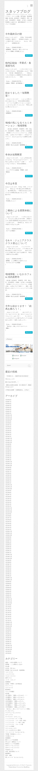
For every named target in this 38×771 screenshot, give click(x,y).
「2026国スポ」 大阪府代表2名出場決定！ (17, 376)
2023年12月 (8, 461)
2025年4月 (8, 431)
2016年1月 (8, 643)
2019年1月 (8, 576)
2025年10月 (8, 419)
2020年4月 (8, 547)
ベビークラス (9, 672)
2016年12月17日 (16, 294)
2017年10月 (8, 603)
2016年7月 (8, 632)
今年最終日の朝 (13, 34)
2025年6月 (8, 427)
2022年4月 (8, 500)
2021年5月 (8, 521)
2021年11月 (8, 510)
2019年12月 (8, 554)
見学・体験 (8, 755)
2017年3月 (8, 616)
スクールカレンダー (11, 728)
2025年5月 (8, 429)
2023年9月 (8, 467)
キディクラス (9, 715)
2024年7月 (8, 448)
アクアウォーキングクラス (13, 713)
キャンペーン (9, 686)
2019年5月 (8, 568)
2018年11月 (8, 580)
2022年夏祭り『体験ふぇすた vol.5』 (15, 703)
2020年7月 (8, 541)
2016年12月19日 (16, 259)
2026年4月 (8, 407)
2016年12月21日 (16, 199)
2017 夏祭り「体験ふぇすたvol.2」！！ (16, 695)
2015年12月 (8, 645)
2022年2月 (8, 504)
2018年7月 (8, 585)
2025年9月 (8, 421)
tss (9, 47)
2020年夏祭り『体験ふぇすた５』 (15, 701)
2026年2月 (8, 411)
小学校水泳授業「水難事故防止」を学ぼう (17, 390)
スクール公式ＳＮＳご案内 (13, 730)
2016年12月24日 (16, 143)
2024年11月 (8, 440)
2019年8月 (8, 562)
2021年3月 (8, 525)
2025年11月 (8, 417)
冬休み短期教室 (13, 154)
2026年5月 (8, 405)
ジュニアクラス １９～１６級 (13, 718)
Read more (29, 55)
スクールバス (9, 687)
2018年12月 (8, 578)
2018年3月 (8, 593)
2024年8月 (8, 446)
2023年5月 (8, 475)
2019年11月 (8, 556)
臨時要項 (7, 753)
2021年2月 (8, 527)
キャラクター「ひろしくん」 (13, 716)
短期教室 (8, 49)
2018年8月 (8, 583)
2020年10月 (8, 535)
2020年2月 (8, 551)
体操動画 (7, 738)
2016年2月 (8, 641)
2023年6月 (8, 473)
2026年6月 (8, 403)
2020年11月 (8, 533)
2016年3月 (8, 640)
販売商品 (7, 689)
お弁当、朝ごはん (10, 668)
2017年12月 (8, 599)
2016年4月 (8, 638)
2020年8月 (8, 539)
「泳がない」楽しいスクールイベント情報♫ (17, 709)
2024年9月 (8, 444)
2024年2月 (8, 458)
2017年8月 (8, 607)
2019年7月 (8, 564)
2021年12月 (8, 508)
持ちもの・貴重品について (13, 742)
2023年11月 (8, 463)
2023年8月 (8, 469)
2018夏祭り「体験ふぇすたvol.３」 (15, 697)
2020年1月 (8, 552)
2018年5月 (8, 589)
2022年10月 (8, 489)
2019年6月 (8, 566)
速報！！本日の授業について (13, 662)
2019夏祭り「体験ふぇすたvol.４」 (15, 699)
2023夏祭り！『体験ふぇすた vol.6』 (15, 705)
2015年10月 (8, 649)
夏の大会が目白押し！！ (12, 382)
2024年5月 (8, 452)
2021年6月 (8, 520)
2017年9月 (8, 605)
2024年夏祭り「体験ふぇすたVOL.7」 (15, 707)
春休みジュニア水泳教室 (12, 744)
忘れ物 (7, 666)
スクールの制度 (10, 231)
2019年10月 (8, 558)
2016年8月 (8, 630)
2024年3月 (8, 456)
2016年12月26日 (16, 111)
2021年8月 (8, 516)
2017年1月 (8, 620)
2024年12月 (8, 438)
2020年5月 (8, 545)
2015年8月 (8, 653)
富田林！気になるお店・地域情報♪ (16, 145)
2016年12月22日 (16, 168)
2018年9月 (8, 581)
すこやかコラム (9, 711)
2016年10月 (8, 626)
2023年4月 (8, 477)
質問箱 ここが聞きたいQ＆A (14, 260)
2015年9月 (8, 651)
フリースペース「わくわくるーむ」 (15, 732)
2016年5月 (8, 636)
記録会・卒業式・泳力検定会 (14, 83)
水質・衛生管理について (12, 751)
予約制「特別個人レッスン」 (13, 734)
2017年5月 (8, 612)
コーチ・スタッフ (10, 680)
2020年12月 (8, 531)
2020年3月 (8, 549)
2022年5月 (8, 498)
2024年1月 (8, 460)
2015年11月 (8, 647)
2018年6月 (8, 587)
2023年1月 (8, 483)
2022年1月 (8, 506)
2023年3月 (8, 479)
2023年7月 (8, 471)
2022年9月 (8, 491)
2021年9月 (8, 514)
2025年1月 (8, 436)
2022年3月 (8, 502)
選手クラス (8, 678)
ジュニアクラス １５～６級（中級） (16, 720)
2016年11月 (8, 624)
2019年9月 (8, 560)
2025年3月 (8, 432)
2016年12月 (8, 622)
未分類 (7, 693)
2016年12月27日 (16, 81)
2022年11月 (8, 487)
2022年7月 (8, 494)
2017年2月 (8, 618)
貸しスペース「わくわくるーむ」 (14, 757)
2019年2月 (8, 574)
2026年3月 (8, 409)
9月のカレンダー (10, 379)
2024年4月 (8, 454)
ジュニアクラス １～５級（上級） (15, 722)
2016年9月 (8, 628)
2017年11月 (8, 601)
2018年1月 (8, 597)
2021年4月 (8, 523)
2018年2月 (8, 595)
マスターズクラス (10, 676)
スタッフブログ (18, 11)
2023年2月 (8, 481)
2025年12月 (8, 415)
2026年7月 (8, 401)
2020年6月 (8, 543)
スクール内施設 (9, 691)
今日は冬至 (11, 183)
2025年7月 (8, 425)
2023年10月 (8, 465)
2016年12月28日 (16, 47)
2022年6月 (8, 496)
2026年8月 (8, 400)
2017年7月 (8, 609)
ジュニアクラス (10, 170)
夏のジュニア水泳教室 (11, 740)
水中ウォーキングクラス (12, 746)
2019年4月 (8, 570)
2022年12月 (8, 485)
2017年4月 (8, 614)
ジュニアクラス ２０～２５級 (14, 724)
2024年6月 (8, 450)
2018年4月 (8, 591)
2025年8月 (8, 423)
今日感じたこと (19, 51)
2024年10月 (8, 442)
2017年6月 (8, 611)
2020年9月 (8, 537)
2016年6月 (8, 634)
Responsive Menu (31, 5)
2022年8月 (8, 492)
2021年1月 (8, 529)
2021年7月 (8, 518)
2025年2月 (8, 434)
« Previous (9, 339)
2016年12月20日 (16, 229)
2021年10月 (8, 512)
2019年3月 (8, 572)
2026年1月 (8, 413)
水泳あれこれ (9, 749)
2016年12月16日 (16, 324)
